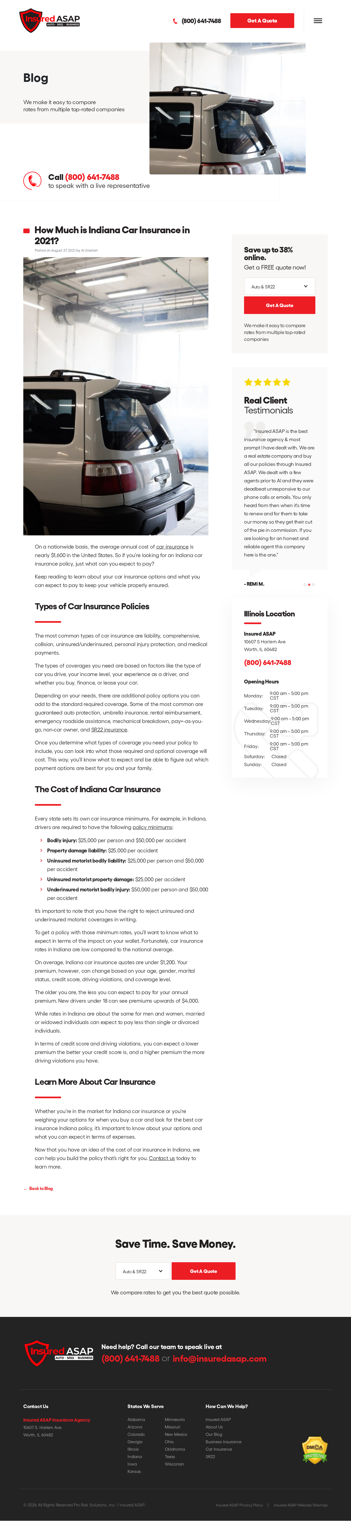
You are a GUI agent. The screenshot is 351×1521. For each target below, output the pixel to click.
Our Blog (214, 1434)
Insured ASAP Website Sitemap (301, 1505)
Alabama (136, 1419)
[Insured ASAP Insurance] (49, 20)
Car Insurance (219, 1449)
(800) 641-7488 (201, 20)
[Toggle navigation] (318, 20)
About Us (214, 1426)
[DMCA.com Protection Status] (306, 1442)
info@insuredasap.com (220, 1358)
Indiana (135, 1456)
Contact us (162, 1158)
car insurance (172, 546)
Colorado (136, 1434)
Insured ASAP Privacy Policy (239, 1505)
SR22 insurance (109, 729)
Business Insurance (223, 1441)
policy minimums (152, 827)
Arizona (135, 1426)
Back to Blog (38, 1188)
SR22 (210, 1456)
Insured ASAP (218, 1419)
